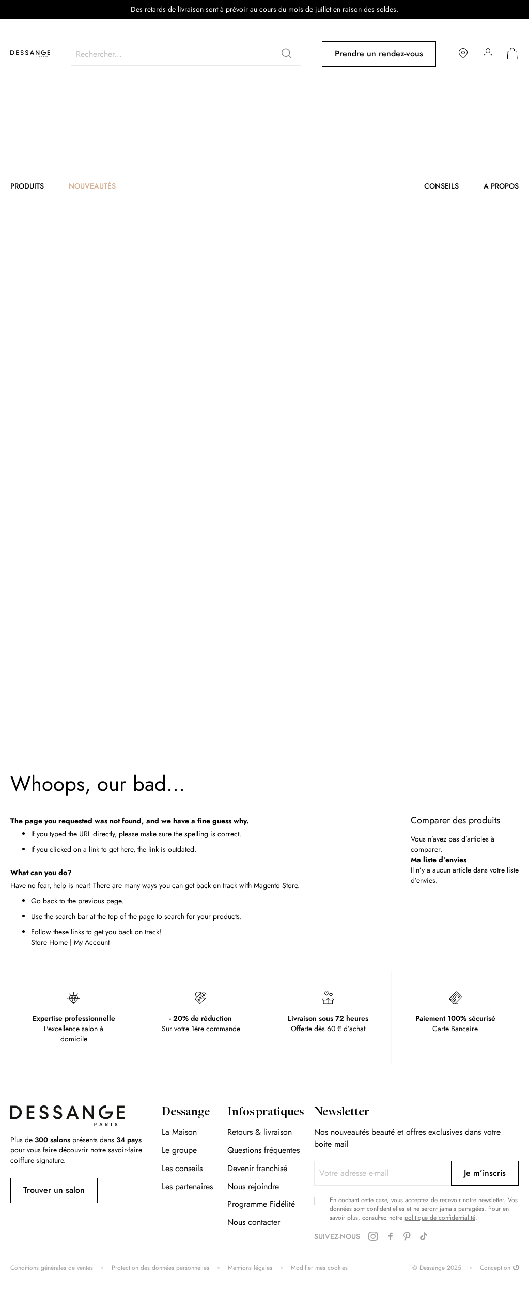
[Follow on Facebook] (390, 1237)
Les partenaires (187, 1186)
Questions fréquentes (263, 1150)
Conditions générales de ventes (51, 1268)
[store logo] (30, 53)
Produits (27, 186)
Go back (44, 901)
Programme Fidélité (261, 1204)
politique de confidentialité (439, 1217)
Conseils (441, 186)
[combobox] (186, 54)
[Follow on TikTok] (423, 1237)
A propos (501, 186)
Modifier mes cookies (319, 1268)
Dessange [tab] (186, 1113)
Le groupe (179, 1150)
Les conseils (182, 1168)
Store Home (49, 942)
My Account (92, 942)
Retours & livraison (259, 1132)
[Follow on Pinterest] (407, 1237)
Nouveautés (92, 186)
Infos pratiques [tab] (265, 1113)
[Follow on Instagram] (373, 1236)
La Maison (179, 1132)
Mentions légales (250, 1268)
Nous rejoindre (253, 1186)
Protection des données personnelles (160, 1268)
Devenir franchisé (257, 1168)
